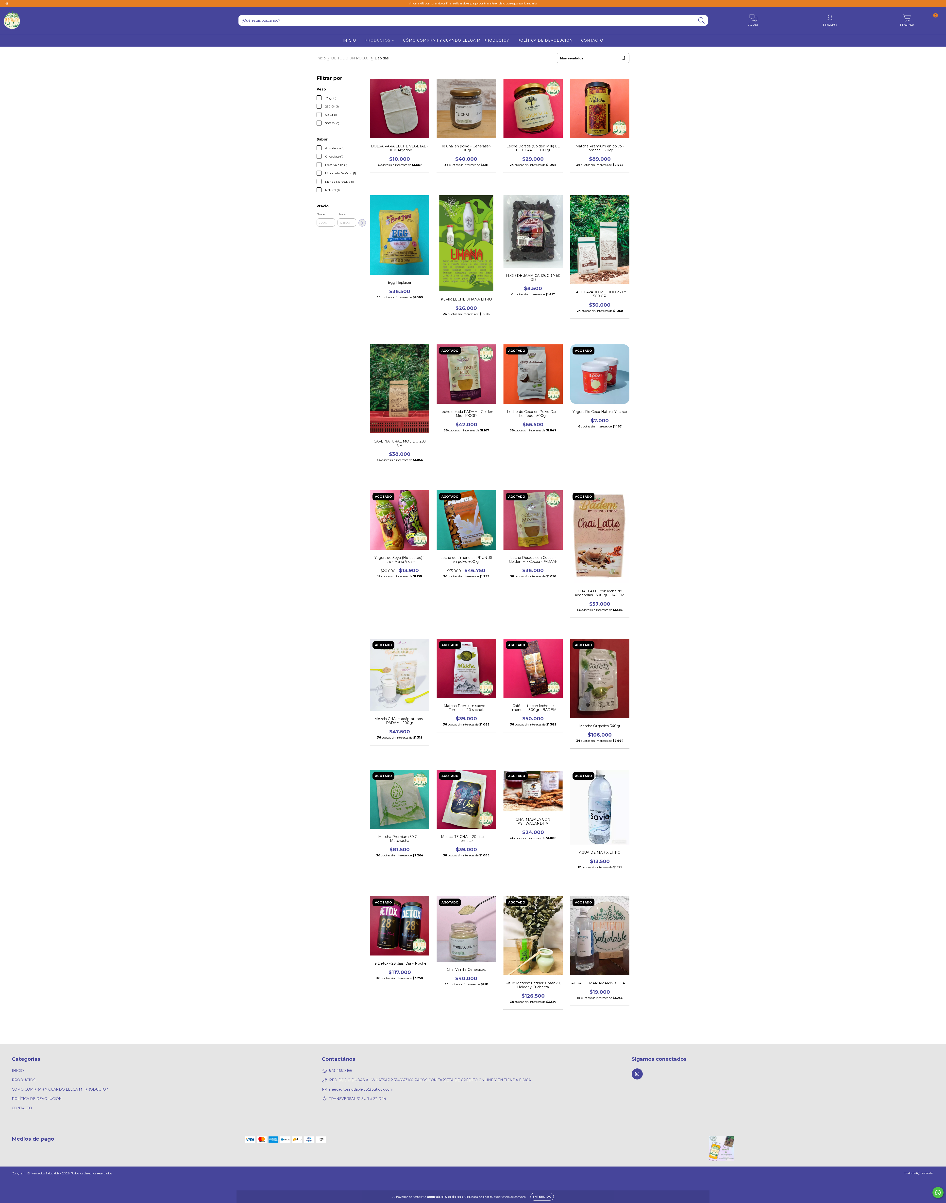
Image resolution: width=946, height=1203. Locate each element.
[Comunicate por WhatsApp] (938, 1192)
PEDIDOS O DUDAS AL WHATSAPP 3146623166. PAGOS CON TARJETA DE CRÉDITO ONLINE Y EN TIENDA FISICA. (430, 1080)
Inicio (321, 58)
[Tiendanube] (918, 1174)
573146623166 (340, 1070)
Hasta (342, 214)
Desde (321, 214)
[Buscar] (701, 20)
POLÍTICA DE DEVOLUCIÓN (545, 40)
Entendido (542, 1196)
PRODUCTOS (378, 40)
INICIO (349, 40)
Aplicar (362, 223)
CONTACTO (592, 40)
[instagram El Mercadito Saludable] (7, 3)
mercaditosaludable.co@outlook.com (361, 1089)
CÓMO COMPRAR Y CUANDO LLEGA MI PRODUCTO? (456, 40)
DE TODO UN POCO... (350, 58)
